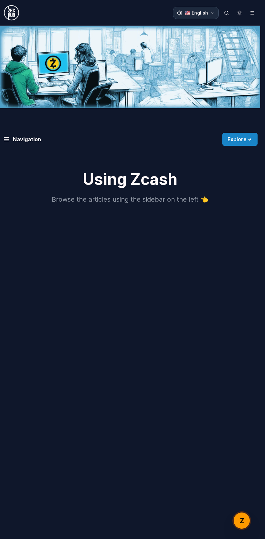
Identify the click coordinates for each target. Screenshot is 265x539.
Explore (237, 139)
